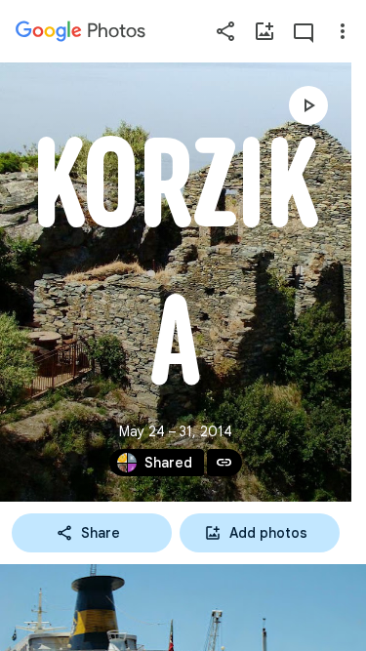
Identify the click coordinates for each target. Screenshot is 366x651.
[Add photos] (264, 31)
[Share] (225, 31)
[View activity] (303, 31)
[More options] (342, 31)
